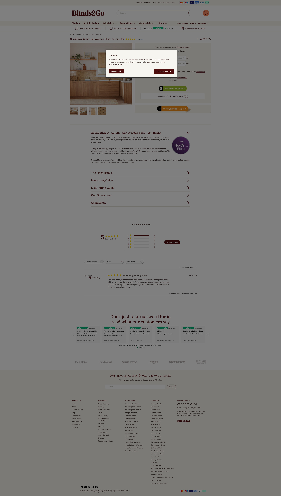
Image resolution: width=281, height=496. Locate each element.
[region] (141, 64)
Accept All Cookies (164, 71)
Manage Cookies (116, 71)
